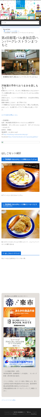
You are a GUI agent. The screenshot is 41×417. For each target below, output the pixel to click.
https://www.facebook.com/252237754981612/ (23, 137)
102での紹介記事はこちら (9, 115)
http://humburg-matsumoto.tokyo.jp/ (16, 134)
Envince (15, 414)
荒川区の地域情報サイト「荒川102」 (23, 412)
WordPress (34, 414)
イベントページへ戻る (8, 400)
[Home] (4, 31)
